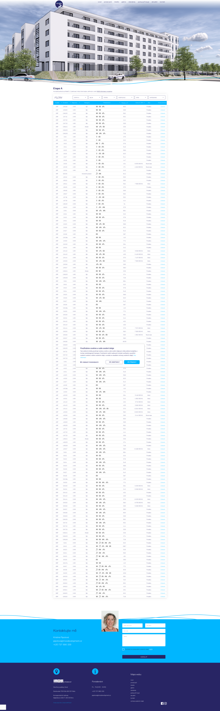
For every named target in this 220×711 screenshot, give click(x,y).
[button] (89, 362)
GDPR (151, 649)
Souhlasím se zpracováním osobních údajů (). (139, 649)
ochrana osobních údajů (137, 701)
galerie (124, 1)
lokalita (116, 1)
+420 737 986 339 (62, 644)
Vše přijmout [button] (131, 362)
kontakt (162, 1)
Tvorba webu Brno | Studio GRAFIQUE (62, 702)
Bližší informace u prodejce (104, 91)
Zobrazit (163, 106)
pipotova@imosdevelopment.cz (67, 640)
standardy (132, 1)
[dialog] (110, 355)
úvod (99, 1)
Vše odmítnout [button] (114, 362)
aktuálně (154, 1)
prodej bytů (108, 1)
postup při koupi (143, 1)
